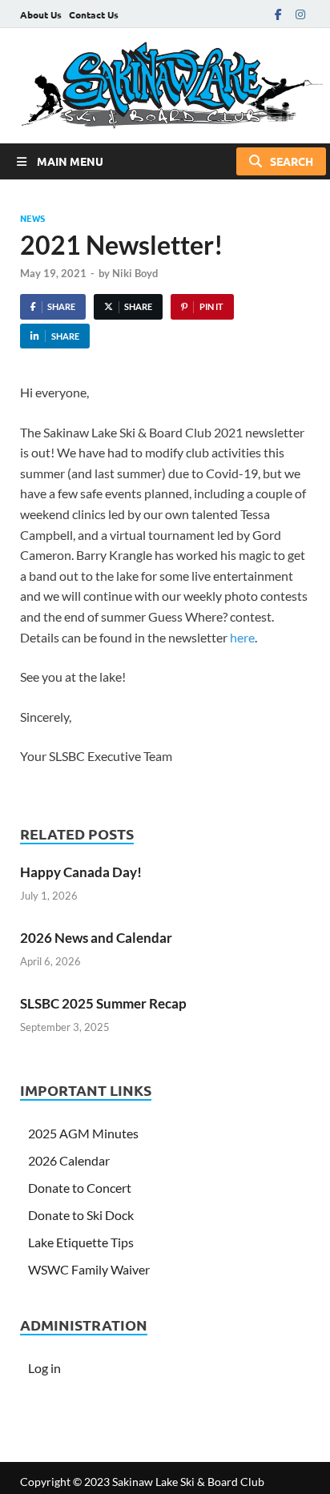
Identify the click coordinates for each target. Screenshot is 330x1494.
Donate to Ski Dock (81, 1214)
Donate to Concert (79, 1187)
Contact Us (94, 14)
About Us (41, 14)
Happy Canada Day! (81, 872)
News (32, 217)
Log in (44, 1367)
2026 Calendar (69, 1160)
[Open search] (281, 161)
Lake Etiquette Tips (81, 1242)
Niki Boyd (135, 273)
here (242, 637)
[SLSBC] (165, 85)
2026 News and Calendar (96, 937)
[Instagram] (300, 14)
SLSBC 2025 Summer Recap (103, 1003)
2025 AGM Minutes (83, 1133)
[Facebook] (278, 14)
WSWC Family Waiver (89, 1269)
